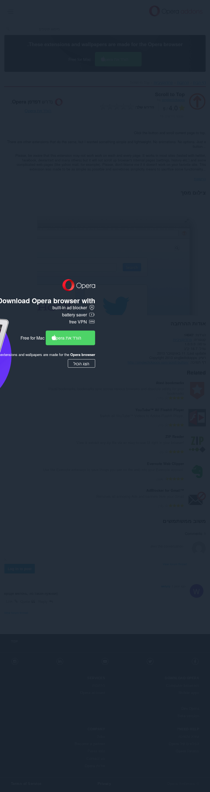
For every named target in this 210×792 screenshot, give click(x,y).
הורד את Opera (66, 337)
